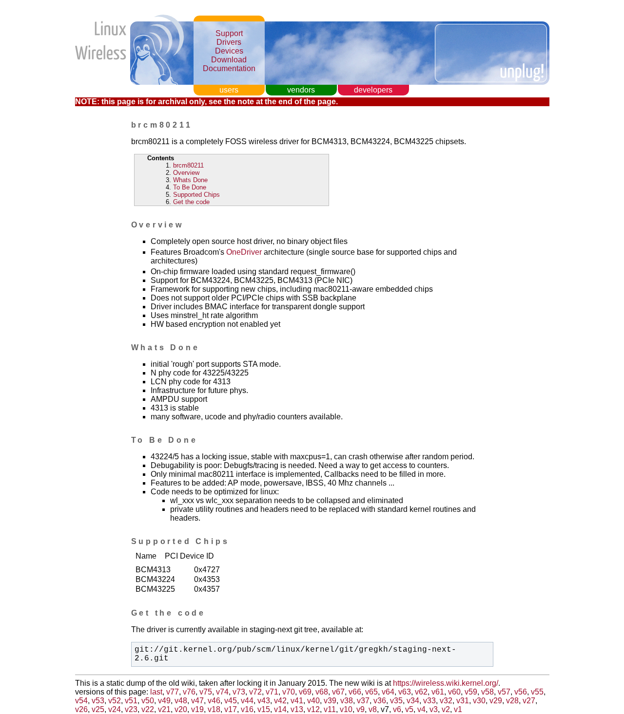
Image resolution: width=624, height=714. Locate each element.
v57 (504, 692)
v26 (81, 709)
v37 (363, 700)
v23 (131, 709)
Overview (186, 172)
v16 (247, 709)
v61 (437, 692)
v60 (454, 692)
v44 (247, 700)
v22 (147, 709)
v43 (263, 700)
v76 (189, 692)
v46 (214, 700)
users (228, 90)
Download (229, 60)
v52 (114, 700)
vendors (301, 90)
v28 (512, 700)
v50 (147, 700)
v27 (529, 700)
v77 (172, 692)
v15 (263, 709)
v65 (371, 692)
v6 (397, 709)
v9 (360, 709)
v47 (197, 700)
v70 (288, 692)
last (156, 692)
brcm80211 (188, 165)
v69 (305, 692)
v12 (313, 709)
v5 (409, 709)
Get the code (191, 202)
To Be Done (189, 187)
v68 (321, 692)
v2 (446, 709)
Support (229, 33)
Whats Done (190, 180)
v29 (495, 700)
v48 (181, 700)
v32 (446, 700)
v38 (346, 700)
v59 (471, 692)
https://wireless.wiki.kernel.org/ (445, 683)
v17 (230, 709)
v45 (230, 700)
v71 (272, 692)
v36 (379, 700)
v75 (205, 692)
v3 (433, 709)
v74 (222, 692)
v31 (462, 700)
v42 (280, 700)
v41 (297, 700)
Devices (229, 51)
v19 (197, 709)
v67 (338, 692)
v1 (458, 709)
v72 (255, 692)
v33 (429, 700)
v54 (81, 700)
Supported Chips (196, 194)
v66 (355, 692)
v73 (239, 692)
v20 (181, 709)
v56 (520, 692)
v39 (330, 700)
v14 (280, 709)
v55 (537, 692)
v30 (479, 700)
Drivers (228, 42)
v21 (164, 709)
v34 (413, 700)
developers (373, 90)
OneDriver (244, 252)
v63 (404, 692)
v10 (346, 709)
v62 (421, 692)
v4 (421, 709)
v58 (487, 692)
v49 (164, 700)
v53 (98, 700)
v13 (297, 709)
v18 (214, 709)
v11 (330, 709)
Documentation (229, 68)
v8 (373, 709)
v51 (131, 700)
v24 (114, 709)
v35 (396, 700)
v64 (388, 692)
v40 (313, 700)
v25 (98, 709)
